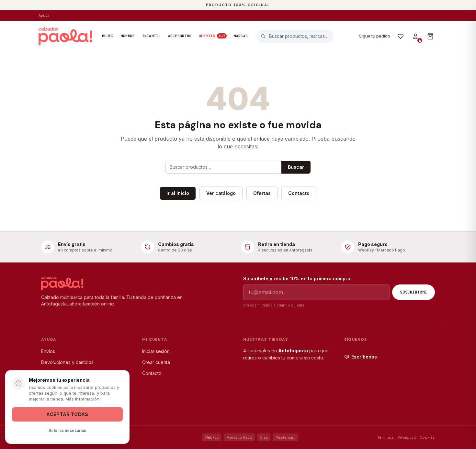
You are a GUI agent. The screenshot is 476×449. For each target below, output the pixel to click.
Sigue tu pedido (374, 35)
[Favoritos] (400, 36)
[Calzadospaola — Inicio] (65, 36)
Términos (385, 437)
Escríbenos (364, 356)
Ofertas (212, 36)
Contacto (299, 193)
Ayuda (44, 15)
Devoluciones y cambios (67, 362)
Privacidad (407, 437)
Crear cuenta (156, 362)
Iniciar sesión (156, 351)
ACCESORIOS (180, 36)
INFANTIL (151, 36)
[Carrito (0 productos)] (430, 36)
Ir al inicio (177, 193)
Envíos (48, 351)
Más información (82, 398)
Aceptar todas (67, 414)
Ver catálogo (221, 193)
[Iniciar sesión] (415, 36)
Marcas (241, 36)
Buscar (296, 167)
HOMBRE (128, 36)
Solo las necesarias (67, 430)
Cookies (427, 437)
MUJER (108, 36)
